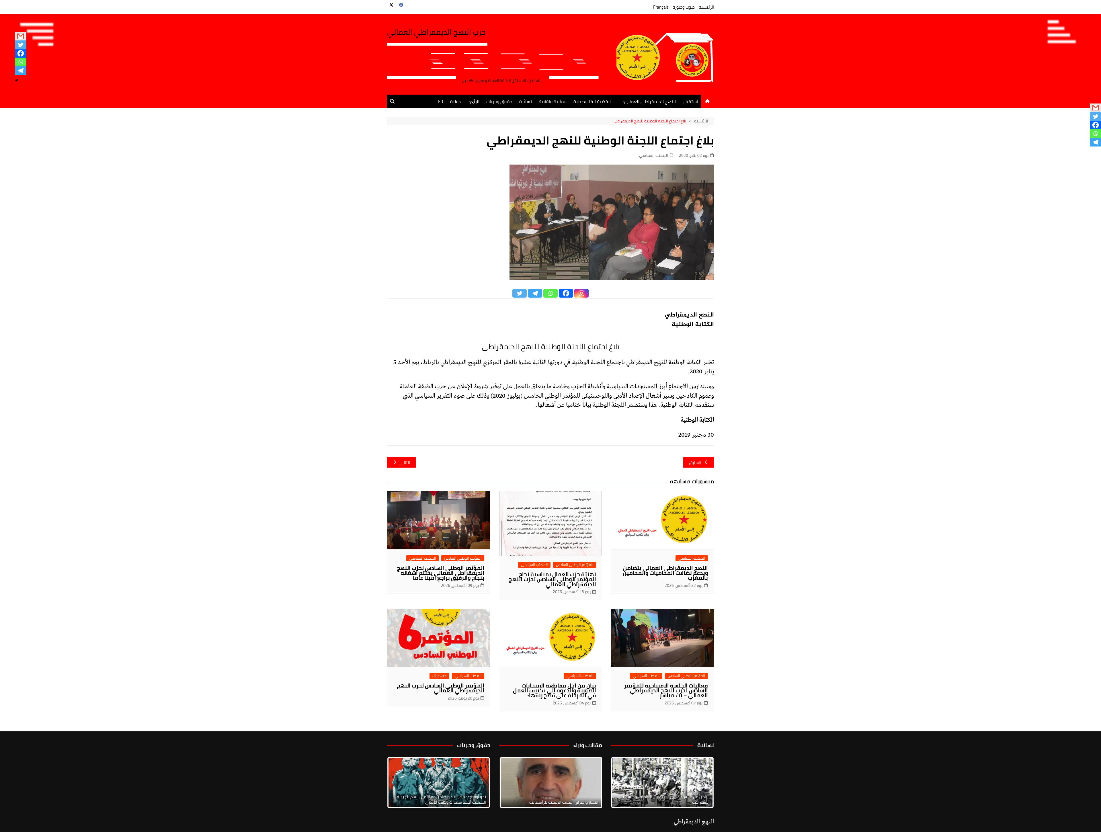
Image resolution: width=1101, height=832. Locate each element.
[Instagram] (581, 293)
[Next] (702, 782)
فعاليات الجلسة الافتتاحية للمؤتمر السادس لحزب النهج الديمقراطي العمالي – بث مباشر (666, 690)
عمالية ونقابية (553, 101)
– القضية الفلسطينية (594, 101)
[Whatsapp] (20, 62)
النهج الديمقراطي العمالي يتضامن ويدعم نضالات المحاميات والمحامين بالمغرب (665, 573)
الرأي (474, 101)
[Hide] (16, 80)
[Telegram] (20, 70)
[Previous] (511, 782)
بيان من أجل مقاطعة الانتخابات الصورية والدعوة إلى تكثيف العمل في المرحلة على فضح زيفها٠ (554, 690)
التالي (405, 462)
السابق (695, 462)
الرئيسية (706, 7)
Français (661, 7)
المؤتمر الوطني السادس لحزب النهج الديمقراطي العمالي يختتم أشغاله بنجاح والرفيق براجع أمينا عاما (440, 573)
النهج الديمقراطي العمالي (650, 101)
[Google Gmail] (20, 36)
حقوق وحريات (499, 101)
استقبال (690, 101)
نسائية (525, 101)
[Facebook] (20, 53)
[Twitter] (20, 44)
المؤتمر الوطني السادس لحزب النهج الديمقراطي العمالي (440, 688)
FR (440, 101)
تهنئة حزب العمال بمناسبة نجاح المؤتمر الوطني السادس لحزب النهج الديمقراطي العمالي (552, 579)
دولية (455, 101)
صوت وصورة (684, 7)
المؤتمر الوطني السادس (574, 565)
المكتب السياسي (653, 155)
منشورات (439, 676)
